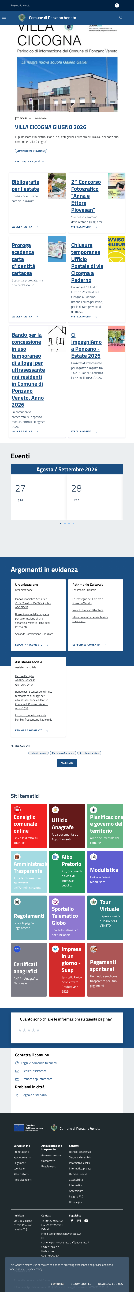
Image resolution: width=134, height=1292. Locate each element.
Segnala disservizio (80, 1157)
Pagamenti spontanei (20, 1166)
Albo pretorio (21, 1174)
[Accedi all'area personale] (118, 5)
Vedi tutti (67, 763)
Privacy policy (34, 1269)
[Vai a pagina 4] (73, 523)
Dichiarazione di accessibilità (78, 1177)
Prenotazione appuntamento (22, 1154)
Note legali (75, 1202)
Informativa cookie (80, 1163)
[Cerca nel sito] (121, 18)
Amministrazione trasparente (51, 1158)
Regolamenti (48, 1166)
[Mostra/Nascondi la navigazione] (4, 17)
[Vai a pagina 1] (60, 523)
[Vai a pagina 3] (69, 523)
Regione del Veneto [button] (20, 5)
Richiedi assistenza (80, 1152)
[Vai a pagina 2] (65, 523)
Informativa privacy (80, 1168)
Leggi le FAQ (76, 1196)
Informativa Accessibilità (76, 1188)
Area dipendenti (23, 1180)
